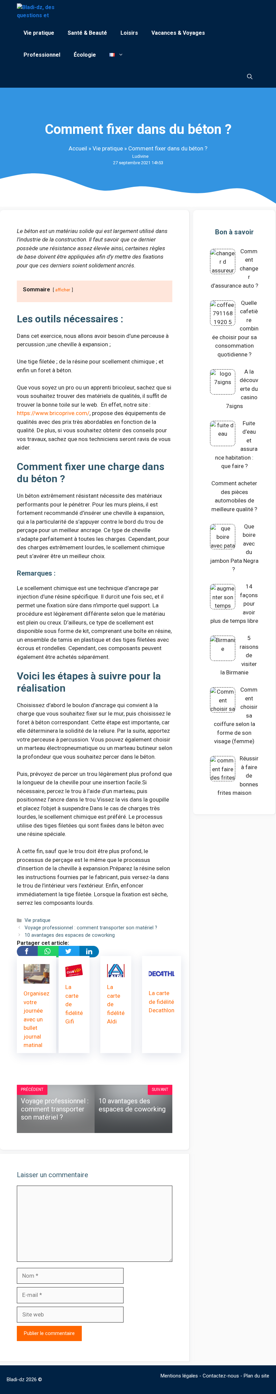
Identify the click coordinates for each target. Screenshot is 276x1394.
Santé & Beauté (87, 33)
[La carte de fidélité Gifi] (74, 972)
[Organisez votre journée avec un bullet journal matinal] (36, 979)
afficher (62, 289)
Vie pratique (39, 33)
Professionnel (42, 55)
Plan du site (256, 1376)
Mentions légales (179, 1376)
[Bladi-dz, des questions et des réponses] (36, 11)
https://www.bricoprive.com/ (53, 413)
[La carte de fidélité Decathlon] (161, 979)
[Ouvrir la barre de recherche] (249, 77)
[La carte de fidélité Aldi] (116, 972)
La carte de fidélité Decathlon (161, 1002)
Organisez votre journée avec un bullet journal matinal (36, 1019)
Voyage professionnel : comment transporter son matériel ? (91, 928)
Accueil (78, 148)
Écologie (85, 55)
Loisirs (129, 33)
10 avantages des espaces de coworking (70, 935)
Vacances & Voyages (178, 33)
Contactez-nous (221, 1376)
